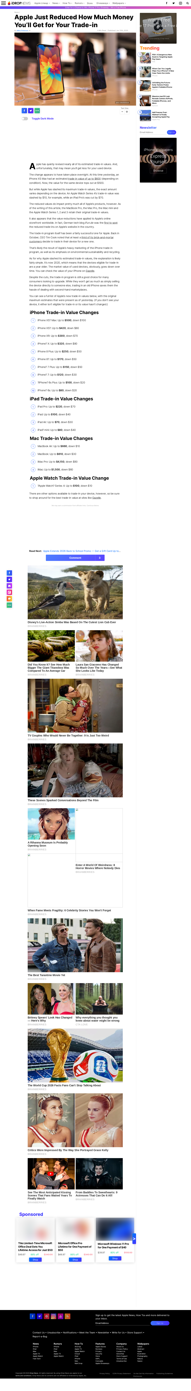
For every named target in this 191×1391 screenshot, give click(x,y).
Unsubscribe (53, 1332)
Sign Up (171, 132)
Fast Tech (37, 1359)
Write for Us (118, 1332)
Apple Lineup (41, 3)
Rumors (79, 3)
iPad (34, 1349)
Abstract (140, 1349)
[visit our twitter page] (39, 1316)
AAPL (98, 1359)
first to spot (111, 222)
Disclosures (137, 1376)
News (55, 3)
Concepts (99, 1361)
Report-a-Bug (40, 1336)
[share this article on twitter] (30, 110)
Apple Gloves (101, 1347)
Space (139, 1361)
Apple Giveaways (102, 1363)
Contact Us (39, 1332)
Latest (139, 1347)
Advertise (120, 1354)
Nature (140, 1359)
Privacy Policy (122, 1349)
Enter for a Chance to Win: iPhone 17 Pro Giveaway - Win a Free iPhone (95, 7)
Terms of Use (121, 1359)
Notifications (70, 1332)
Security (99, 1354)
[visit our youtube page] (60, 1316)
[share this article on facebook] (24, 110)
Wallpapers (118, 3)
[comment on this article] (9, 598)
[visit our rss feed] (67, 1316)
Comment (85, 557)
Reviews (99, 1349)
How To (66, 3)
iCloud (77, 1354)
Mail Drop (78, 1363)
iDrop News (34, 1373)
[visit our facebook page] (32, 1316)
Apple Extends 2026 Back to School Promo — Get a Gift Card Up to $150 (84, 551)
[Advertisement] (75, 141)
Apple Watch (38, 1356)
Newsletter (103, 1332)
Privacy (99, 1351)
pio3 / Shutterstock (122, 102)
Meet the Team (87, 1332)
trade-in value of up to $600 (84, 178)
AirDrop (78, 1347)
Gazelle (90, 270)
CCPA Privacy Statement (122, 1373)
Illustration (141, 1354)
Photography (142, 1356)
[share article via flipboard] (9, 592)
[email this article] (9, 585)
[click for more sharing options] (37, 110)
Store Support (134, 1332)
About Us (120, 1347)
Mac (34, 1351)
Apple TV (36, 1354)
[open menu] (3, 3)
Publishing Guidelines (164, 1373)
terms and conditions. (24, 1376)
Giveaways (102, 3)
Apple (139, 1351)
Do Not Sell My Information (144, 1373)
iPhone (35, 1347)
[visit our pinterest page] (46, 1316)
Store (90, 3)
